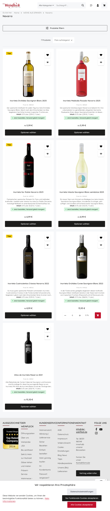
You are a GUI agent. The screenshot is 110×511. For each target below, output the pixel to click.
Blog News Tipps (62, 457)
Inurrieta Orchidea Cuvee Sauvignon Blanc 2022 (81, 283)
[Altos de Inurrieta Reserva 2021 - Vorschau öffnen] (48, 337)
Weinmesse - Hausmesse (26, 480)
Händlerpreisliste (65, 463)
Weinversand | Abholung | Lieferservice (45, 434)
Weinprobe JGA (25, 444)
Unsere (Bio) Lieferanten (63, 469)
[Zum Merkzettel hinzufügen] (48, 55)
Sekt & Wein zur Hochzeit (26, 456)
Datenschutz (63, 434)
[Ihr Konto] (98, 5)
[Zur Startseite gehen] (11, 5)
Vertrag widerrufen (88, 473)
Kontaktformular (83, 463)
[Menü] (91, 5)
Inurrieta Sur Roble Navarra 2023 (28, 192)
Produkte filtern (57, 28)
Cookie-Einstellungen (63, 449)
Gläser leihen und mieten (26, 464)
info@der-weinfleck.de (81, 430)
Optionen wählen (28, 132)
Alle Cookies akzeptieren (82, 504)
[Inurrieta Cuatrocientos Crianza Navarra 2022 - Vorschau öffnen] (48, 245)
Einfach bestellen (43, 452)
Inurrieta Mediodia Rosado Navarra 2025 (81, 101)
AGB (59, 430)
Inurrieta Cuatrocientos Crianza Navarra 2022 (28, 283)
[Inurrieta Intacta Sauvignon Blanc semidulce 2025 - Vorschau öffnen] (101, 154)
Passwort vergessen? (44, 476)
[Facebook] (96, 430)
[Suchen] (83, 5)
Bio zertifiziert (27, 450)
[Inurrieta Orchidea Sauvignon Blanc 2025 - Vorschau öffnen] (48, 62)
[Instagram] (96, 434)
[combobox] (67, 5)
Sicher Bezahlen (43, 444)
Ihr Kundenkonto (45, 468)
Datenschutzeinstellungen (81, 491)
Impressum (62, 438)
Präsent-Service (24, 472)
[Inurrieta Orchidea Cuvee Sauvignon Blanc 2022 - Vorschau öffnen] (101, 245)
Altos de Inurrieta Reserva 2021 (28, 375)
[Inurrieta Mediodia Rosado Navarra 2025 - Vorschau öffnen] (101, 62)
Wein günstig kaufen (45, 460)
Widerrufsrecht (64, 443)
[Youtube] (100, 430)
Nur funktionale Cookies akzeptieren (81, 498)
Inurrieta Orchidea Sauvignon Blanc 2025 (28, 101)
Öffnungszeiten (27, 433)
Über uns (25, 437)
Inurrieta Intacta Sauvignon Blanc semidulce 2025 (82, 192)
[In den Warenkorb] (98, 315)
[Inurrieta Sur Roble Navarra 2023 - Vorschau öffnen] (48, 154)
